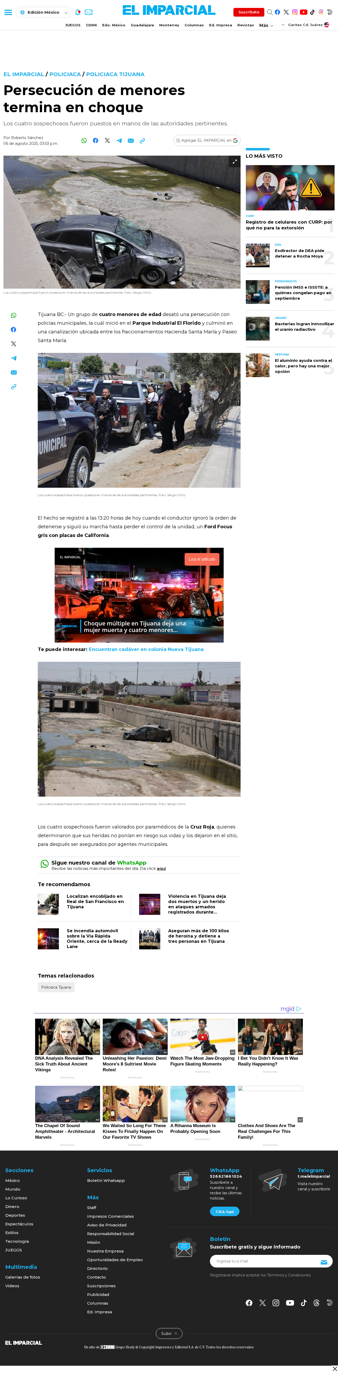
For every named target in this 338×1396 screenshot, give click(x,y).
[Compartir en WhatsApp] (84, 140)
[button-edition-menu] (283, 24)
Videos (12, 1285)
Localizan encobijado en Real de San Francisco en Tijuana (95, 901)
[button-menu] (8, 12)
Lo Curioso (16, 1197)
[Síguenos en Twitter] (286, 11)
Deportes (15, 1215)
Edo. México (113, 25)
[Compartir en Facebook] (96, 140)
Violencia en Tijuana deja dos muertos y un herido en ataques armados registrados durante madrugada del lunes (197, 907)
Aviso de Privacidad (107, 1224)
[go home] (23, 1342)
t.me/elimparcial (314, 1176)
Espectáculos (19, 1223)
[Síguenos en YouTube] (303, 11)
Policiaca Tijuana (115, 74)
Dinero (12, 1206)
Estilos (11, 1232)
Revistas (245, 25)
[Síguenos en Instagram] (294, 11)
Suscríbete (248, 12)
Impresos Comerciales (110, 1216)
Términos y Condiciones (289, 1275)
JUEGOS (73, 25)
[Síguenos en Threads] (321, 11)
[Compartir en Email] (130, 140)
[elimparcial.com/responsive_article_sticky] (334, 1368)
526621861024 (226, 1176)
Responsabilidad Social (110, 1233)
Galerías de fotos (22, 1277)
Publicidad (98, 1294)
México (12, 1180)
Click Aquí (225, 1212)
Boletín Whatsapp (106, 1180)
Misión (93, 1242)
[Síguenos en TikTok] (312, 11)
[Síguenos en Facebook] (277, 11)
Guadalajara (142, 25)
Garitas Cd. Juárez (305, 25)
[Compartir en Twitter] (107, 140)
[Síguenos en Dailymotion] (329, 11)
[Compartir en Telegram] (119, 140)
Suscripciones (101, 1285)
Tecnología (17, 1241)
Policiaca (65, 74)
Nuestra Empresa (105, 1251)
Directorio (97, 1268)
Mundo (12, 1189)
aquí (161, 868)
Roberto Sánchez (27, 137)
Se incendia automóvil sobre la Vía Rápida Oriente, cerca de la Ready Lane (97, 938)
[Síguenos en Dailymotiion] (330, 1303)
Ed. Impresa (220, 25)
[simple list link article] (290, 190)
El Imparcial (23, 74)
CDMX (91, 25)
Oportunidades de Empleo (115, 1259)
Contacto (96, 1277)
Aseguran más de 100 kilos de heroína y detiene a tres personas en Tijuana (198, 936)
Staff (91, 1207)
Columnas (194, 25)
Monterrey (169, 25)
